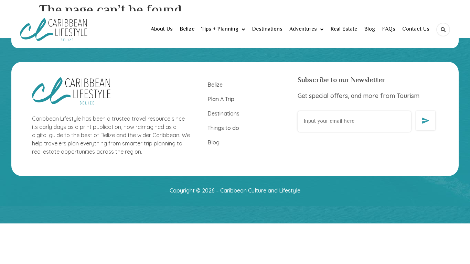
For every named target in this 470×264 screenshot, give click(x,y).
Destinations (267, 29)
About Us (162, 29)
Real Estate (343, 29)
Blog (369, 29)
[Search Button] (443, 29)
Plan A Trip (220, 99)
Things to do (223, 127)
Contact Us (415, 29)
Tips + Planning (219, 29)
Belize (187, 29)
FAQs (388, 29)
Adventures (303, 29)
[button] (223, 29)
